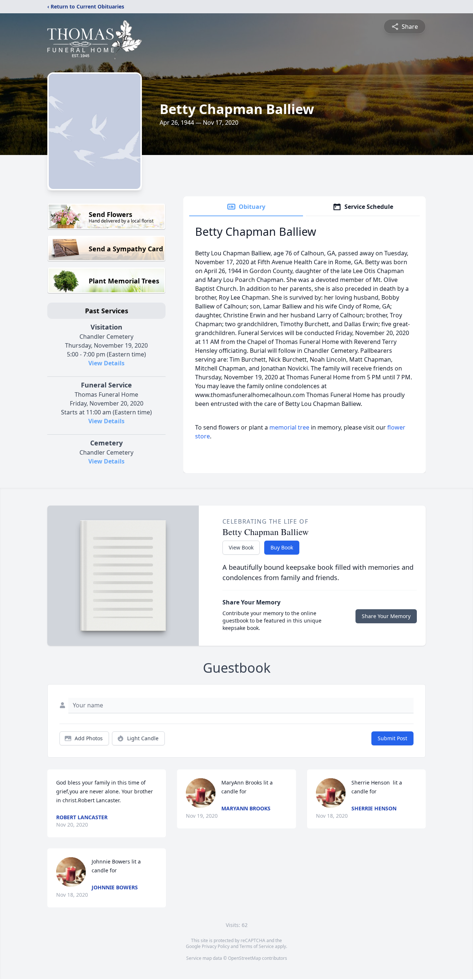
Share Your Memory (386, 616)
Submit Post (392, 738)
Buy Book (281, 547)
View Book (241, 547)
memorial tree (289, 427)
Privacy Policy (215, 946)
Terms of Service (256, 946)
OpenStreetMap (244, 958)
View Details (106, 363)
